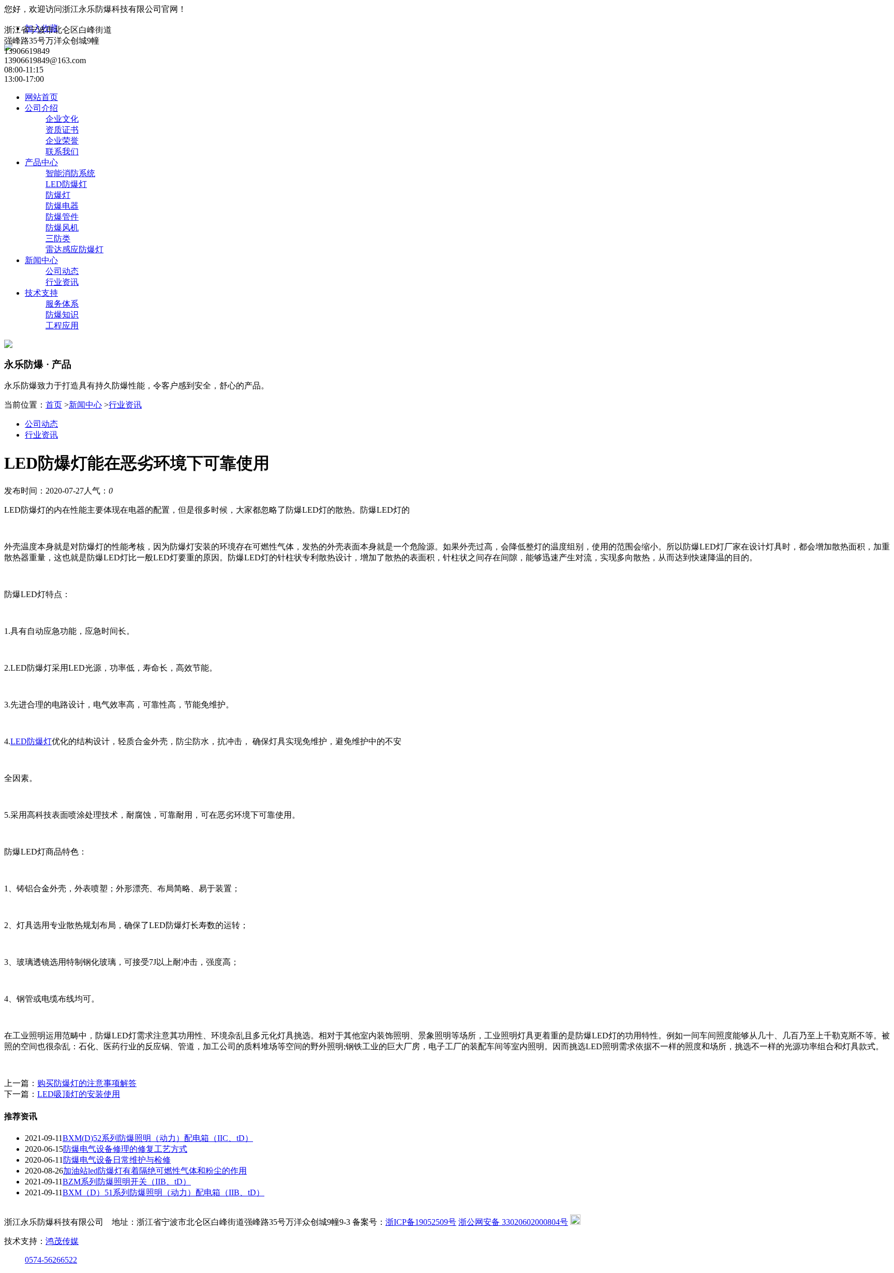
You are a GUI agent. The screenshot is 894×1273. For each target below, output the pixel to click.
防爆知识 (62, 314)
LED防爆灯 (66, 184)
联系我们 (62, 151)
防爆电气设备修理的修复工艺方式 (125, 1149)
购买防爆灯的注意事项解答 (87, 1083)
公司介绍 (41, 108)
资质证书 (62, 129)
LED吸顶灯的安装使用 (78, 1094)
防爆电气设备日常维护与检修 (117, 1159)
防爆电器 (62, 205)
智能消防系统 (70, 173)
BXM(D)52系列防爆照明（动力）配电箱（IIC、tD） (158, 1138)
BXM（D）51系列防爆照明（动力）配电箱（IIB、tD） (163, 1192)
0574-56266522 (51, 1259)
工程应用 (62, 325)
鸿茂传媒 (62, 1241)
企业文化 (62, 118)
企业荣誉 (62, 140)
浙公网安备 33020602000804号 (513, 1222)
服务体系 (62, 303)
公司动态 (62, 271)
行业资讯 (62, 282)
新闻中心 (41, 260)
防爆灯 (58, 195)
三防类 (58, 238)
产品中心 (41, 162)
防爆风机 (62, 227)
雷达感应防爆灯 (74, 249)
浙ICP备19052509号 (420, 1222)
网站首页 (41, 97)
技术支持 (41, 292)
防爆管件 (62, 216)
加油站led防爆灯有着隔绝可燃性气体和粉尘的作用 (155, 1170)
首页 (54, 404)
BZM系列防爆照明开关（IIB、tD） (127, 1181)
